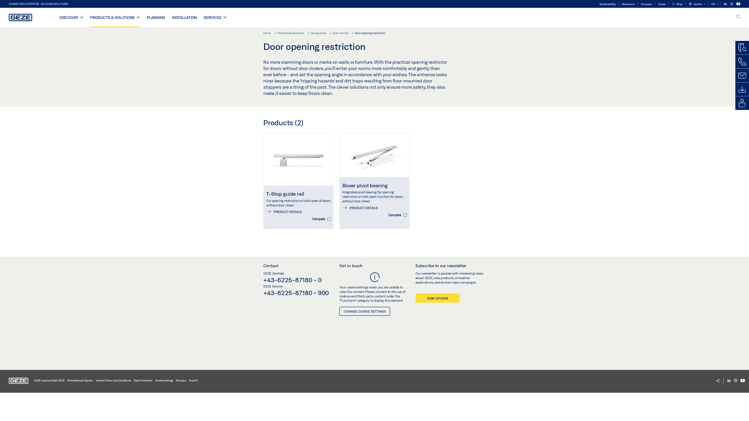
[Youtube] (738, 4)
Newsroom (628, 4)
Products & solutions (112, 17)
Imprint (193, 380)
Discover (68, 17)
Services (212, 17)
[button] (697, 4)
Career (662, 4)
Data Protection (143, 380)
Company (646, 4)
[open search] (738, 17)
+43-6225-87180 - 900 (296, 292)
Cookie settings (164, 380)
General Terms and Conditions (113, 380)
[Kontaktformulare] (742, 75)
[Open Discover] (81, 17)
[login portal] (742, 103)
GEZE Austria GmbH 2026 (49, 380)
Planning (156, 17)
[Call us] (742, 61)
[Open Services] (225, 17)
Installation (184, 17)
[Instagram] (732, 4)
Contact (271, 265)
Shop (679, 4)
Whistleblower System (80, 380)
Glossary (181, 380)
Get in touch (351, 265)
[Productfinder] (742, 48)
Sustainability (607, 4)
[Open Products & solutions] (138, 17)
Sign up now (437, 298)
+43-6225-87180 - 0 (292, 279)
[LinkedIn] (725, 4)
